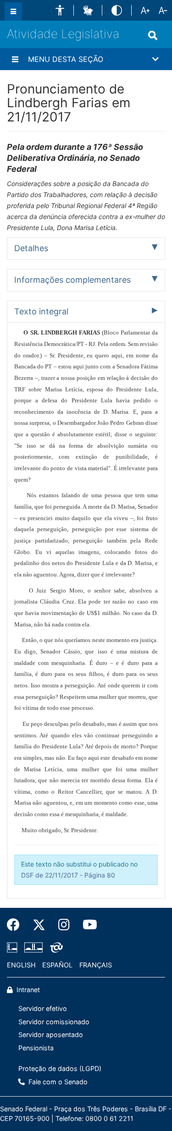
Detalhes (31, 248)
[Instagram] (64, 924)
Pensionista (36, 1048)
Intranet (27, 990)
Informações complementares (72, 280)
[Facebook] (16, 924)
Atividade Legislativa (63, 34)
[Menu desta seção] (15, 59)
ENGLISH (21, 965)
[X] (39, 924)
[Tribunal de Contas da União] (55, 947)
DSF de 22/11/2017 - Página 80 (68, 875)
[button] (59, 10)
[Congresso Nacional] (33, 947)
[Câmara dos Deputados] (14, 947)
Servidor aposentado (50, 1034)
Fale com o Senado (57, 1082)
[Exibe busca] (152, 35)
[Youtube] (86, 924)
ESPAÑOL (57, 965)
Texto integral (41, 311)
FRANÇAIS (95, 965)
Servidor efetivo (42, 1008)
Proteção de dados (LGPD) (59, 1068)
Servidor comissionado (53, 1022)
